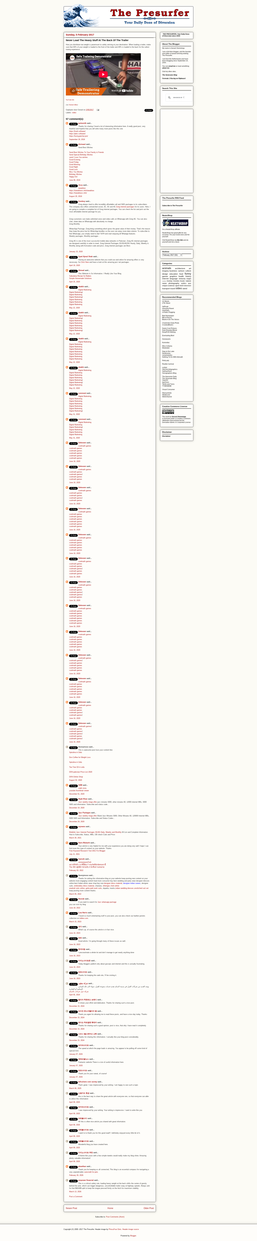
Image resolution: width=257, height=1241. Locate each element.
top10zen (165, 382)
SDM (80, 785)
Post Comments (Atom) (115, 1217)
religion (165, 286)
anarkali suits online (77, 888)
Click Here (85, 262)
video (74, 113)
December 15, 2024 (76, 1006)
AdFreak (165, 307)
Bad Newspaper (168, 316)
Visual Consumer (168, 389)
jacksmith (82, 123)
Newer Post (71, 1208)
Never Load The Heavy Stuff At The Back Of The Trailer (97, 40)
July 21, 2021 (74, 854)
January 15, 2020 (76, 252)
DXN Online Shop (76, 777)
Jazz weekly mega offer (87, 802)
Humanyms (166, 339)
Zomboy (81, 201)
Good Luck (73, 169)
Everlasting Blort (168, 336)
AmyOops (165, 310)
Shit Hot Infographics (169, 369)
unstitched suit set (141, 888)
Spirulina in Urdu (75, 752)
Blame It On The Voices (170, 319)
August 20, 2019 (75, 196)
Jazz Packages (84, 813)
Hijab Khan (82, 799)
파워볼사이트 (83, 1130)
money (169, 281)
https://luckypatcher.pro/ (78, 136)
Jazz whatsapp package (107, 902)
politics (183, 283)
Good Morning (74, 164)
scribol (164, 367)
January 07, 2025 (76, 1054)
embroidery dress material (84, 886)
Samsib (81, 859)
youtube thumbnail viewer (79, 791)
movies (176, 281)
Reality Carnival (168, 364)
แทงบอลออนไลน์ (84, 862)
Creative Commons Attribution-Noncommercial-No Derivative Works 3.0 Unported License (176, 420)
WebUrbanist (167, 397)
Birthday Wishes (75, 174)
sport (177, 285)
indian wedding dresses (125, 888)
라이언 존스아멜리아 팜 (87, 1011)
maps (188, 278)
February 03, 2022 (76, 870)
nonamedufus (167, 355)
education (173, 274)
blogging (165, 271)
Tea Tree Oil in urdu (76, 767)
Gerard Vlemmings (179, 417)
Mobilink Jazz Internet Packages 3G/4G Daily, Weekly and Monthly (95, 832)
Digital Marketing (84, 290)
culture (188, 271)
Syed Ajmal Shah (85, 256)
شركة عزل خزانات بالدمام (78, 991)
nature (188, 281)
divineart (82, 144)
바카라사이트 (83, 1045)
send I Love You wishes (78, 157)
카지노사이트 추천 (85, 1153)
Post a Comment (75, 1197)
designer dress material (113, 883)
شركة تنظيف (83, 983)
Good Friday (74, 162)
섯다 (80, 927)
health (181, 276)
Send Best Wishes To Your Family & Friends (86, 152)
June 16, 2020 (74, 461)
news (164, 283)
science (171, 285)
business (173, 271)
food (181, 274)
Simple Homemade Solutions (80, 278)
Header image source (130, 1229)
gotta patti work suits (94, 888)
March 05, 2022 (75, 894)
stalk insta (82, 788)
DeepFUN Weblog (169, 332)
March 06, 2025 (75, 1088)
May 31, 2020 (74, 414)
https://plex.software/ (77, 134)
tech (182, 285)
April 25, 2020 (74, 282)
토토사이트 (82, 972)
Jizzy (80, 185)
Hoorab (81, 899)
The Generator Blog (169, 378)
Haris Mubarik (84, 843)
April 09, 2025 (74, 1102)
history (188, 276)
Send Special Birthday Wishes (81, 155)
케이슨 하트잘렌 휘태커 (87, 1022)
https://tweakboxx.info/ (78, 191)
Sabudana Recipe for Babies (80, 276)
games (165, 276)
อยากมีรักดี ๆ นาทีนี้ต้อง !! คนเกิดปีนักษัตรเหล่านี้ (87, 865)
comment (82, 393)
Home (110, 1208)
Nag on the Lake (168, 351)
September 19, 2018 (77, 139)
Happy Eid (73, 177)
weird (185, 288)
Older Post (149, 1208)
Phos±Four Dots (115, 1229)
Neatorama (166, 353)
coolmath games (84, 446)
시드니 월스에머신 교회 (87, 1034)
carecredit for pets (91, 1172)
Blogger (133, 1236)
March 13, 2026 (75, 1192)
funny (188, 273)
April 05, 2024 (74, 995)
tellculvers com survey (87, 1082)
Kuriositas (165, 342)
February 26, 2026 (76, 1175)
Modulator (166, 348)
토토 (80, 938)
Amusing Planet (168, 308)
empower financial (86, 1180)
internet (165, 278)
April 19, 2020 (74, 265)
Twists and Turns (168, 384)
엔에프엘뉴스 (83, 1059)
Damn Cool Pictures (169, 328)
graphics (173, 276)
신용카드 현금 (83, 1093)
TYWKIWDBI (166, 386)
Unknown (82, 443)
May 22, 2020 (74, 308)
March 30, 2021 (75, 838)
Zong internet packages (125, 207)
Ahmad (81, 270)
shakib (81, 287)
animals (166, 268)
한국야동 (81, 949)
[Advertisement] (173, 150)
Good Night (73, 167)
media (164, 281)
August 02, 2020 (75, 780)
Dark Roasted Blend (169, 330)
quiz (189, 283)
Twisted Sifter (73, 105)
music (182, 281)
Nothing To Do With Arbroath (172, 357)
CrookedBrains (167, 325)
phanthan (82, 1166)
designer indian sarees (132, 883)
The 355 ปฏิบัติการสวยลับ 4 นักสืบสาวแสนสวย (86, 867)
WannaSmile (167, 393)
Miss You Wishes (76, 172)
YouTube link (70, 100)
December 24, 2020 (76, 822)
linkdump (182, 279)
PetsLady (165, 360)
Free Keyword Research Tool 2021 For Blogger (87, 851)
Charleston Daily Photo (170, 323)
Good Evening (74, 160)
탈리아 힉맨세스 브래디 (87, 1000)
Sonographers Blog (169, 373)
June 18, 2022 (74, 908)
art (190, 268)
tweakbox (82, 188)
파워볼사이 (82, 1118)
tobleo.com (84, 918)
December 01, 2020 (76, 794)
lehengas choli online (111, 886)
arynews (81, 827)
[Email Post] (97, 110)
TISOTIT (165, 380)
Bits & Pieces (167, 318)
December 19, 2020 (76, 808)
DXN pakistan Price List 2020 (80, 772)
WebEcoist (166, 395)
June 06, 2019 (74, 180)
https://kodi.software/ (77, 131)
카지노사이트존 (84, 961)
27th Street (166, 303)
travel (172, 288)
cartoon (181, 271)
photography (174, 283)
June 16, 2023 (74, 933)
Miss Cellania (167, 346)
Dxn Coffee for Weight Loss (80, 757)
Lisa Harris (82, 913)
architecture (180, 268)
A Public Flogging (168, 312)
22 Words (165, 301)
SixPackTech (167, 371)
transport (166, 288)
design (165, 274)
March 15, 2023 (75, 922)
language (174, 278)
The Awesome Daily (169, 377)
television (187, 286)
